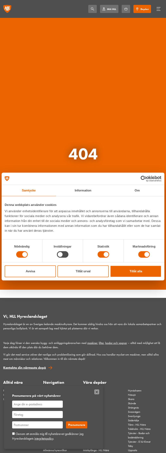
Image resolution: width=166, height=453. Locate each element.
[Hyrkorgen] (126, 9)
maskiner (92, 343)
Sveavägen (134, 412)
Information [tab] (83, 190)
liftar (101, 343)
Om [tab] (137, 190)
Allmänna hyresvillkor (55, 450)
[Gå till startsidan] (7, 9)
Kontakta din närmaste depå (24, 368)
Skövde (132, 403)
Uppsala (132, 450)
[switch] (62, 254)
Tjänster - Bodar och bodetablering (139, 435)
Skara (131, 399)
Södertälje (133, 420)
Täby (130, 446)
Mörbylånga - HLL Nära (96, 450)
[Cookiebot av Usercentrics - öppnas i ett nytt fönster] (143, 179)
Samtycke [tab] (29, 190)
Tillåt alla (136, 271)
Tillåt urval (83, 271)
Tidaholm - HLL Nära (139, 429)
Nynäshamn (135, 390)
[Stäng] (96, 391)
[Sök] (92, 9)
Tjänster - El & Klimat (139, 441)
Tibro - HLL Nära (137, 424)
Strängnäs (133, 407)
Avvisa (30, 271)
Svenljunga (134, 416)
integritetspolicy (43, 438)
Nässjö (132, 395)
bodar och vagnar (116, 343)
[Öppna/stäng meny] (158, 9)
